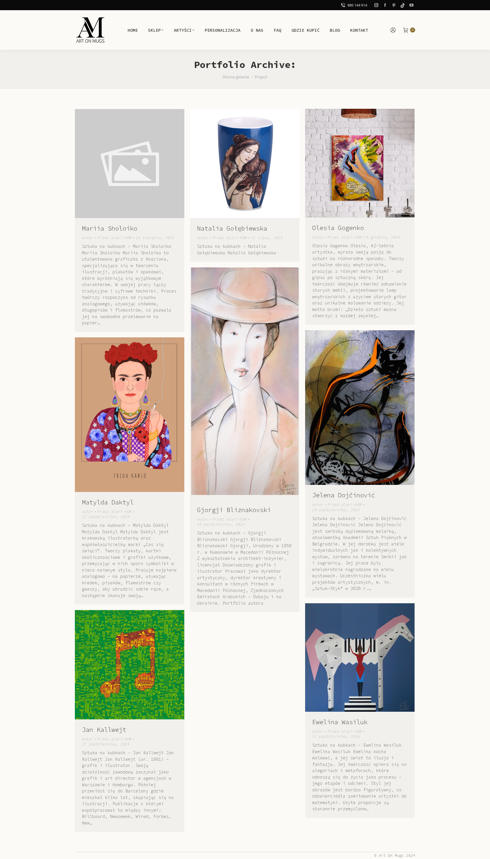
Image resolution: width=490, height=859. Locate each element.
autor (87, 237)
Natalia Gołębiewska (232, 228)
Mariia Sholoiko (109, 228)
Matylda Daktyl (108, 502)
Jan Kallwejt (104, 730)
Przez (115, 237)
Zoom (122, 163)
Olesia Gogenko (338, 228)
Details (137, 163)
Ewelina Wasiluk (340, 722)
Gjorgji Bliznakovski (234, 510)
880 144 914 (357, 5)
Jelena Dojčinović (343, 495)
